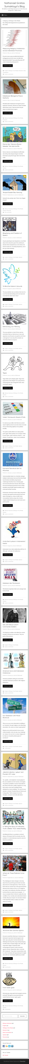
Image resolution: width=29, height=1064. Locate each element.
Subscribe (22, 1016)
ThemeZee (22, 1061)
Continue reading (8, 65)
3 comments (7, 748)
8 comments (8, 967)
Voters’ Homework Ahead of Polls (14, 417)
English (6, 70)
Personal (9, 210)
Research (21, 70)
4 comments (7, 1009)
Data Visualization (7, 1032)
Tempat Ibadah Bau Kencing (12, 192)
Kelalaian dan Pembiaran (11, 583)
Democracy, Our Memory (11, 326)
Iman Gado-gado (8, 988)
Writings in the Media (13, 70)
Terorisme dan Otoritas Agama (13, 930)
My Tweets (5, 1055)
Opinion (4, 168)
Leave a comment (9, 74)
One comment (8, 212)
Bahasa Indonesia (9, 118)
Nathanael (17, 53)
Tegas (5, 373)
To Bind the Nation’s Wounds (12, 286)
